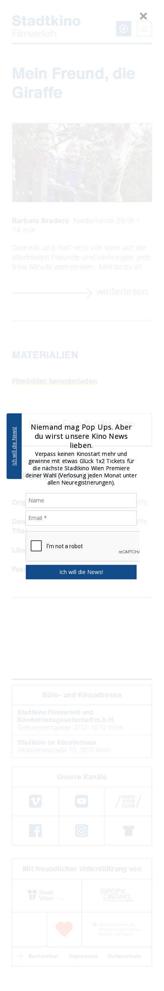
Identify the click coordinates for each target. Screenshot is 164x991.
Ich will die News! (14, 445)
